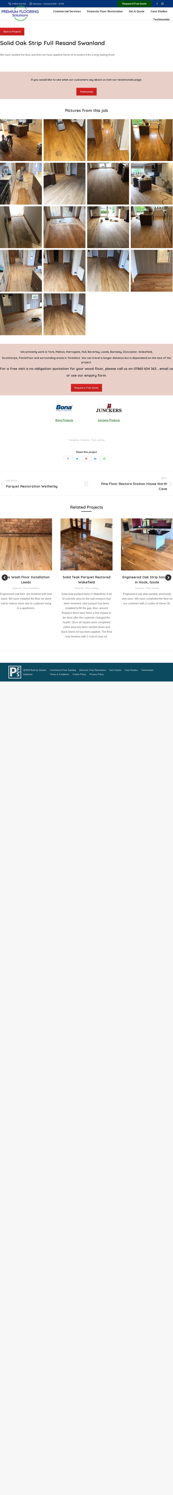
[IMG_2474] (108, 184)
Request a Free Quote (86, 387)
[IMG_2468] (21, 140)
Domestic (85, 440)
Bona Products (64, 420)
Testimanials (86, 91)
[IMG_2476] (21, 227)
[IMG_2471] (152, 140)
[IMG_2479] (108, 227)
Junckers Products (109, 420)
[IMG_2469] (64, 140)
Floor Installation (31, 588)
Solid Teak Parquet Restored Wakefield (86, 579)
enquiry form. (95, 375)
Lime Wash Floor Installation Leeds (26, 579)
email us (166, 368)
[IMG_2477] (64, 227)
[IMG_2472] (21, 184)
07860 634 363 (145, 368)
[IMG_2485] (108, 271)
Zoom (21, 544)
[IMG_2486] (152, 271)
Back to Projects (12, 31)
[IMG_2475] (152, 184)
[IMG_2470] (108, 140)
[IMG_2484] (64, 271)
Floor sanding (97, 440)
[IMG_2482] (152, 227)
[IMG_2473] (64, 184)
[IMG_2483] (21, 271)
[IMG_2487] (21, 314)
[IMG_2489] (64, 314)
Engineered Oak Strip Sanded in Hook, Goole (146, 579)
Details (30, 544)
